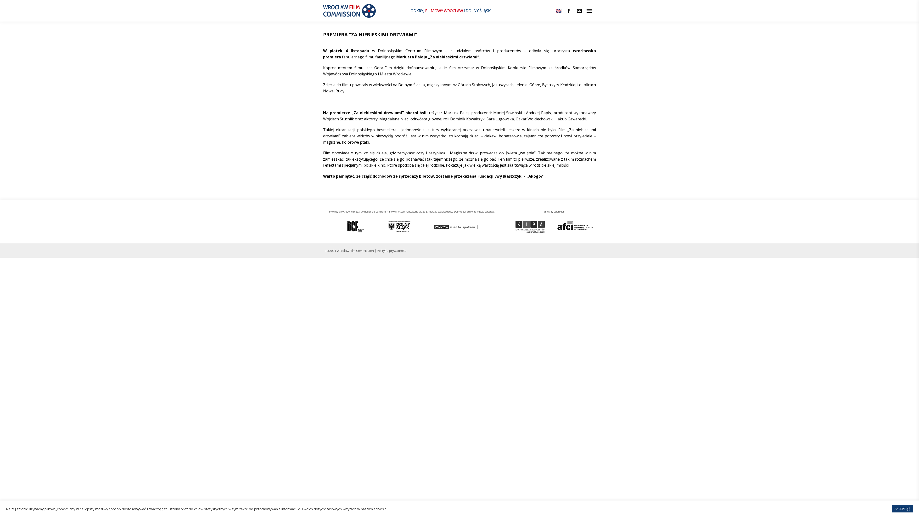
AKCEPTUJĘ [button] (902, 508)
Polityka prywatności (392, 250)
